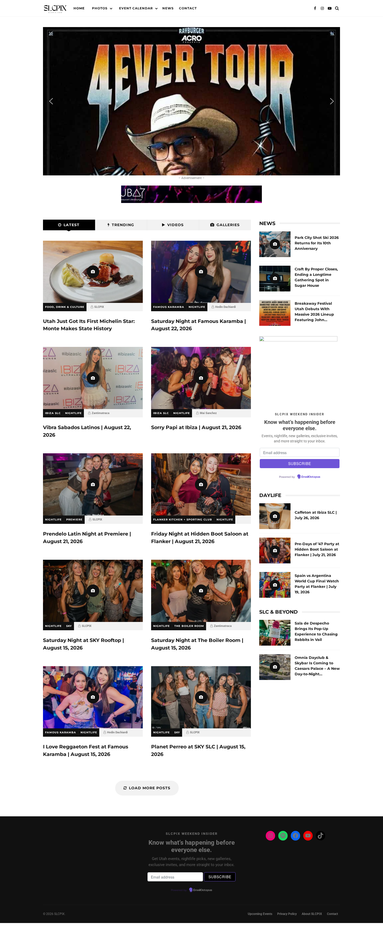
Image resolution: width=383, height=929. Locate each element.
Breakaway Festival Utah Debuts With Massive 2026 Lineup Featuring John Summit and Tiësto (275, 313)
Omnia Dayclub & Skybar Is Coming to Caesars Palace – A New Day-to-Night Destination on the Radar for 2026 (275, 667)
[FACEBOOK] (315, 8)
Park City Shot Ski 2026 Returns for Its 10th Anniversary (275, 244)
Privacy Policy (287, 914)
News (168, 8)
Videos (175, 224)
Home (79, 8)
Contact (188, 8)
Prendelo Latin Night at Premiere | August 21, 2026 (93, 484)
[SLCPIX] (55, 9)
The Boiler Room (189, 626)
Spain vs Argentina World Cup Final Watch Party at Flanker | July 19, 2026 (275, 585)
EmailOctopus (310, 477)
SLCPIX (99, 307)
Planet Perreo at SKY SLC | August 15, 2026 (201, 697)
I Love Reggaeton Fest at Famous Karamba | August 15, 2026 (93, 697)
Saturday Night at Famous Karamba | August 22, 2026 (201, 272)
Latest (71, 224)
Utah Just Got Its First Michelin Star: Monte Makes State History (93, 272)
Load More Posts (149, 788)
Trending (123, 224)
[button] (191, 101)
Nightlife (197, 307)
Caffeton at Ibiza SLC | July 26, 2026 (275, 516)
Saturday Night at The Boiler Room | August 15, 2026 (201, 591)
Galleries (228, 224)
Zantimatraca (100, 413)
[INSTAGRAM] (322, 8)
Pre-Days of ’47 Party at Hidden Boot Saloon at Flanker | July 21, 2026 (275, 550)
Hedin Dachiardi (225, 307)
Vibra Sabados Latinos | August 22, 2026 (93, 378)
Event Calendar (136, 8)
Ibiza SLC (53, 413)
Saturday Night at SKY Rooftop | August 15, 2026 (93, 591)
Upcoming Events (260, 914)
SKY (69, 626)
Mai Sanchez (208, 413)
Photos (100, 8)
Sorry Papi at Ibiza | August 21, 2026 (201, 378)
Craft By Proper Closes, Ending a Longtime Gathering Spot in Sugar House (275, 278)
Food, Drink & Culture (64, 307)
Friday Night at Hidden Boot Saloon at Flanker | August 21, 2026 (201, 484)
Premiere (74, 519)
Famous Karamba (168, 307)
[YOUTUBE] (329, 8)
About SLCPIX (312, 914)
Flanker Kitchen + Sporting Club (182, 519)
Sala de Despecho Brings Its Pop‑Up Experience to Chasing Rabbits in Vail (275, 633)
